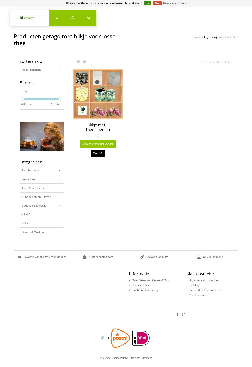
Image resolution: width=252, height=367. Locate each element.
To (51, 103)
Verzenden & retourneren (205, 290)
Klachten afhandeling (145, 290)
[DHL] (106, 337)
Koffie (25, 223)
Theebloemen (30, 170)
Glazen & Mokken (33, 232)
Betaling (195, 285)
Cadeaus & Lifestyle (34, 205)
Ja (147, 3)
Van (23, 103)
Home (197, 37)
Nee (157, 3)
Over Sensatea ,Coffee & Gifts (151, 280)
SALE (26, 214)
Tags (206, 37)
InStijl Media (129, 358)
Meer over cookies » (174, 3)
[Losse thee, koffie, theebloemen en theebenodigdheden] (29, 18)
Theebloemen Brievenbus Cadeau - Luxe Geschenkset (43, 196)
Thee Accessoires (33, 188)
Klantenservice (199, 295)
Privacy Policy (140, 285)
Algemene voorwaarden (204, 280)
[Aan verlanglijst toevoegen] (117, 75)
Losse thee (28, 179)
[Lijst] (79, 62)
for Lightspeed (144, 358)
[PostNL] (121, 337)
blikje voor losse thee (225, 37)
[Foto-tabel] (84, 62)
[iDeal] (141, 337)
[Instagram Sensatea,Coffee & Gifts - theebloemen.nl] (185, 314)
